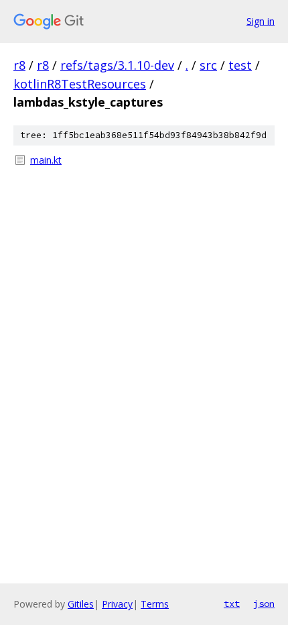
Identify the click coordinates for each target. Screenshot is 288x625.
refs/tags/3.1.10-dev (117, 65)
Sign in (260, 21)
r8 (19, 65)
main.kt (46, 160)
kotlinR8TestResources (79, 84)
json (264, 604)
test (240, 65)
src (208, 65)
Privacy (117, 604)
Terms (155, 604)
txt (232, 604)
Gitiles (81, 604)
